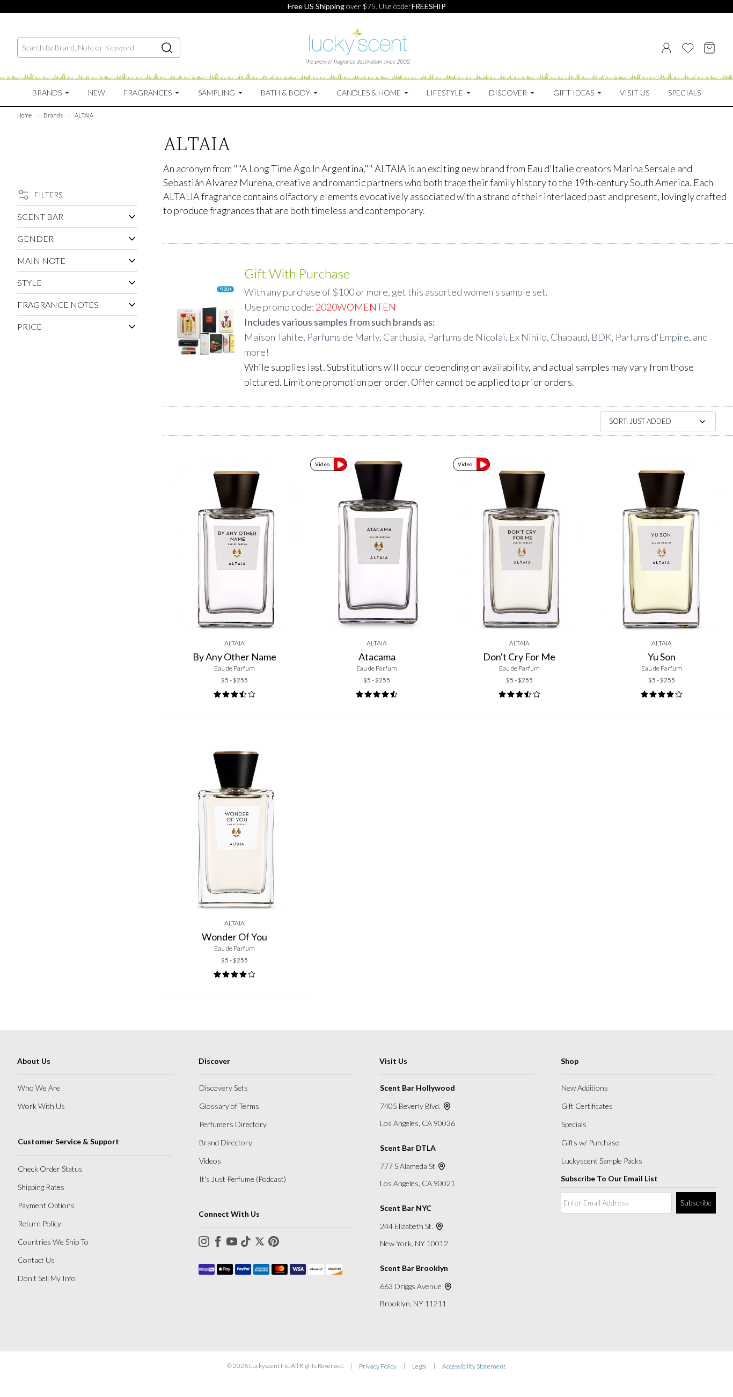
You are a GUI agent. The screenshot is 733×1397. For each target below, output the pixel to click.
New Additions (584, 1087)
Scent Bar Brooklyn (414, 1268)
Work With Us (41, 1106)
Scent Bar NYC (405, 1207)
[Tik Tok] (245, 1241)
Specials (574, 1124)
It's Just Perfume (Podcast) (242, 1178)
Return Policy (39, 1223)
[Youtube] (231, 1241)
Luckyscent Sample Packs (601, 1160)
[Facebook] (217, 1241)
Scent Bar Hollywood (417, 1087)
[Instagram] (204, 1241)
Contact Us (36, 1259)
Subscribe (696, 1202)
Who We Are (39, 1087)
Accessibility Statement (473, 1366)
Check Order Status (50, 1168)
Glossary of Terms (229, 1106)
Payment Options (46, 1205)
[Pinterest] (273, 1241)
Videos (210, 1160)
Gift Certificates (587, 1106)
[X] (259, 1241)
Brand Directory (225, 1142)
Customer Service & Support (68, 1141)
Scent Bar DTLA (408, 1147)
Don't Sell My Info (47, 1278)
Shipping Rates (41, 1187)
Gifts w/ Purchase (590, 1142)
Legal (419, 1366)
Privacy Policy (378, 1366)
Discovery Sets (223, 1087)
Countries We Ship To (53, 1241)
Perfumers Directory (233, 1124)
